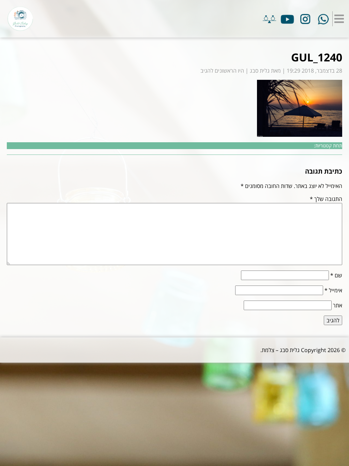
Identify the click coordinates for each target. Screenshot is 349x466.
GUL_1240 (316, 57)
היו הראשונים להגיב (222, 70)
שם (336, 275)
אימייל (333, 290)
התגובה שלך (326, 199)
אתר (337, 305)
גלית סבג (260, 70)
